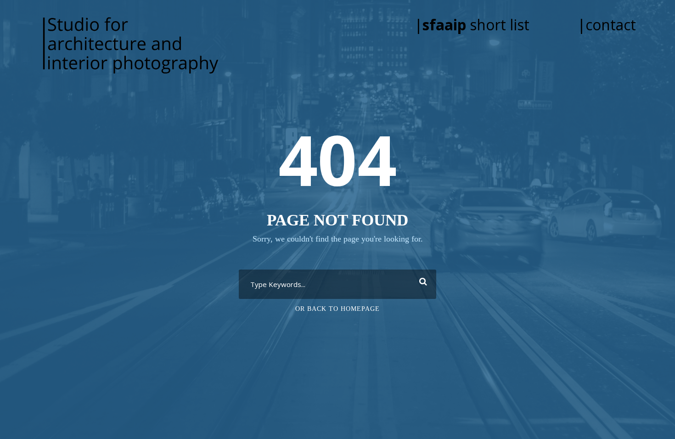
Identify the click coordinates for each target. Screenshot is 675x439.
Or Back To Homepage (337, 308)
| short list (484, 24)
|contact (606, 24)
